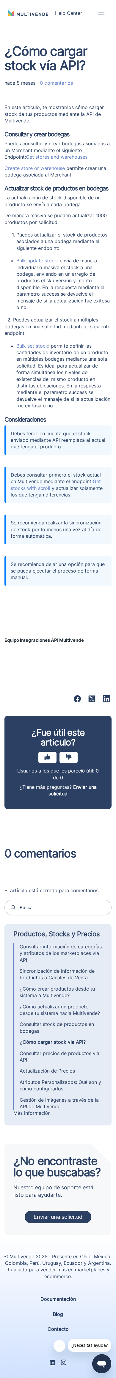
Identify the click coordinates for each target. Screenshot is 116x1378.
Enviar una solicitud (58, 1217)
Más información (32, 1113)
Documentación (58, 1299)
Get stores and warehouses (56, 157)
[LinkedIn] (106, 698)
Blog (58, 1314)
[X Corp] (91, 698)
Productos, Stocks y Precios (56, 934)
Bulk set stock (32, 346)
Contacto (58, 1329)
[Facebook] (77, 698)
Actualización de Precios (47, 1071)
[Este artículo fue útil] (47, 757)
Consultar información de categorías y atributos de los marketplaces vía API (61, 953)
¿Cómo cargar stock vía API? (53, 1042)
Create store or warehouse (34, 168)
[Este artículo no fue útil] (68, 757)
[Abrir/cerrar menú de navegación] (101, 13)
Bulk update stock (36, 261)
